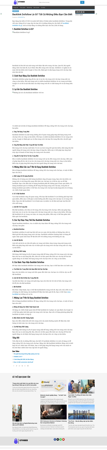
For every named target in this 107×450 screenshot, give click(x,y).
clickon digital (79, 14)
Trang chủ (15, 7)
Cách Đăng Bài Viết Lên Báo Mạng (24, 359)
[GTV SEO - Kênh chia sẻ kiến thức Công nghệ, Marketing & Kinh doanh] (24, 2)
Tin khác (43, 7)
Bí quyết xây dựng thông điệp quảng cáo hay (26, 354)
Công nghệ (22, 7)
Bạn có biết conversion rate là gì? (23, 362)
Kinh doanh (36, 7)
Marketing (29, 7)
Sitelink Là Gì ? (18, 356)
